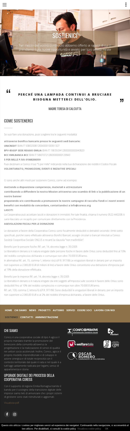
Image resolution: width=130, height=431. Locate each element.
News (32, 310)
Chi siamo (20, 310)
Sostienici (11, 317)
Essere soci (84, 310)
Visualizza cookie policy (89, 428)
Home (8, 310)
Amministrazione (46, 317)
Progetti (44, 310)
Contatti (26, 317)
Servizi (70, 310)
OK (106, 428)
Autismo (58, 310)
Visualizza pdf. (11, 402)
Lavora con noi (104, 310)
